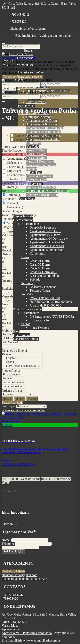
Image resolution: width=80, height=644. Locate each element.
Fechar (32, 398)
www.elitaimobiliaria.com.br (41, 640)
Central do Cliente (13, 571)
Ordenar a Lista (12, 390)
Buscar (7, 398)
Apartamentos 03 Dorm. (42, 124)
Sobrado (31, 169)
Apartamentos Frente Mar (42, 139)
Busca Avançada (12, 402)
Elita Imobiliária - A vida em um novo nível (43, 35)
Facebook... (9, 524)
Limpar (20, 398)
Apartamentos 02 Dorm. (42, 120)
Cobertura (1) (15, 167)
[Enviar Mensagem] (3, 101)
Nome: (6, 540)
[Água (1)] (22, 362)
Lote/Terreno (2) (17, 175)
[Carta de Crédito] (13, 386)
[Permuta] (13, 379)
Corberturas (33, 143)
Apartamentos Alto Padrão (43, 131)
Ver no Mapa (10, 625)
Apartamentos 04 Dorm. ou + (45, 128)
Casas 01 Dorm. (36, 150)
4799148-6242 (19, 14)
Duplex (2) (14, 171)
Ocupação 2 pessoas (39, 117)
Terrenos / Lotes (36, 180)
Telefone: (8, 543)
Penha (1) (13, 203)
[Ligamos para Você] (16, 54)
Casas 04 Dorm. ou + (40, 161)
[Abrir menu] (6, 209)
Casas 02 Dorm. (36, 154)
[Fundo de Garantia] (13, 383)
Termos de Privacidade (16, 76)
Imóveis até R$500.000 (41, 187)
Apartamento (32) (18, 158)
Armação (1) (15, 207)
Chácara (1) (14, 162)
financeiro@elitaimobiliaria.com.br (24, 578)
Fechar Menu (26, 105)
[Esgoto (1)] (22, 358)
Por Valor (24, 183)
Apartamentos (27, 87)
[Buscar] (3, 43)
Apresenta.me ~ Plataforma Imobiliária (27, 633)
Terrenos (23, 172)
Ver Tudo (43, 87)
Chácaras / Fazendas (39, 176)
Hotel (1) (12, 187)
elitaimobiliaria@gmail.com (28, 28)
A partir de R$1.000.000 (42, 195)
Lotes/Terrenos (36, 102)
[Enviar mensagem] (18, 89)
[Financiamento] (13, 375)
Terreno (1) (14, 195)
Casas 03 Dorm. (36, 157)
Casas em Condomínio (41, 165)
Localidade (9, 199)
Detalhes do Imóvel (14, 350)
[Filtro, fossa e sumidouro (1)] (22, 366)
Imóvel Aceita (11, 370)
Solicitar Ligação (13, 551)
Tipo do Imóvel (12, 150)
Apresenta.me (10, 629)
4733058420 (18, 21)
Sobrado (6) (14, 179)
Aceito (38, 76)
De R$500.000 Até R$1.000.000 (47, 191)
